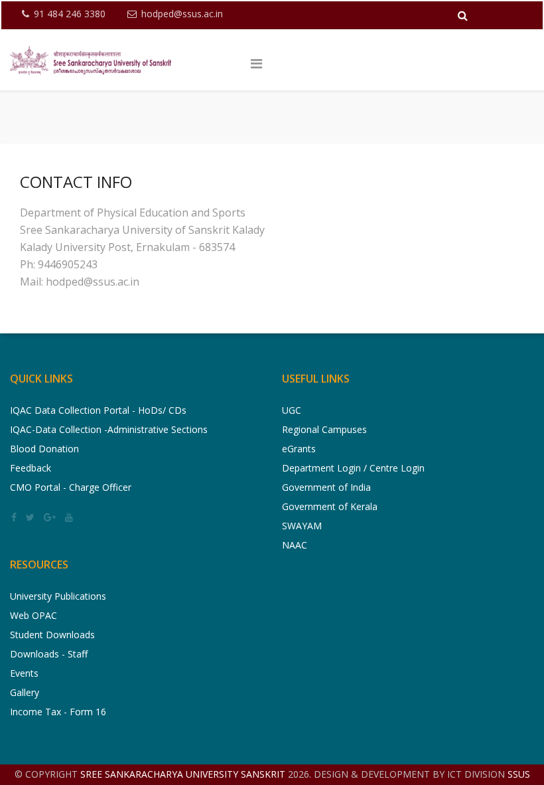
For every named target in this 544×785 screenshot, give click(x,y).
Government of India (326, 487)
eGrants (299, 448)
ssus (519, 774)
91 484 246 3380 (69, 13)
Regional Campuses (324, 429)
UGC (291, 410)
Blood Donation (44, 448)
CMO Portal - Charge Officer (70, 487)
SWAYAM (302, 525)
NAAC (294, 545)
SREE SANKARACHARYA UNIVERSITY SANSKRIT (184, 774)
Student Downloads (52, 634)
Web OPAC (33, 615)
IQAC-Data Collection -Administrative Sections (109, 429)
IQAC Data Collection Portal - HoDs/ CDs (98, 410)
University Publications (58, 596)
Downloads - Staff (49, 654)
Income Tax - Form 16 (58, 711)
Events (24, 673)
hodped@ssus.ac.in (182, 13)
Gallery (24, 692)
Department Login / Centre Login (353, 468)
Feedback (30, 468)
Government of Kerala (329, 506)
